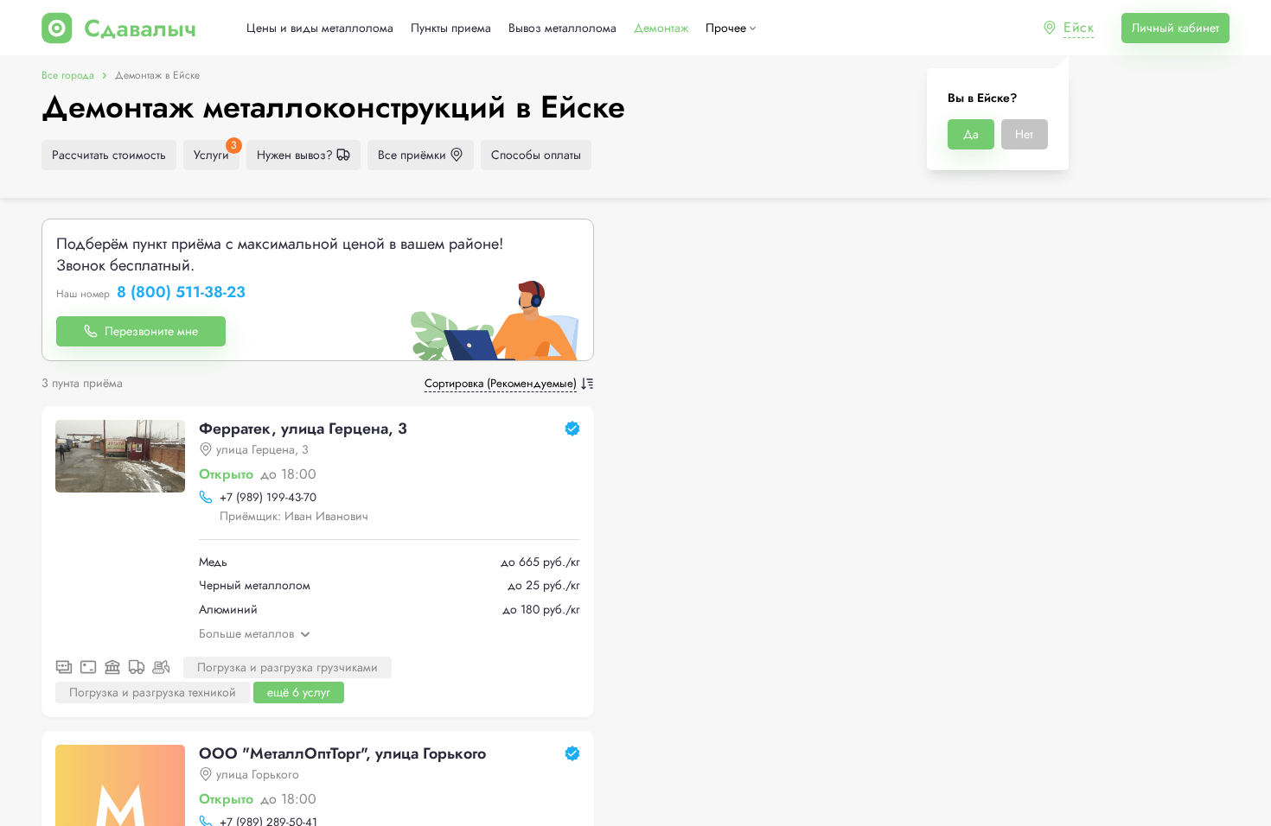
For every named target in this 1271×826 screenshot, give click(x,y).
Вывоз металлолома (562, 28)
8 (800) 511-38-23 (181, 292)
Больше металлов (246, 633)
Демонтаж (661, 28)
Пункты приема (451, 28)
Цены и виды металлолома (319, 28)
